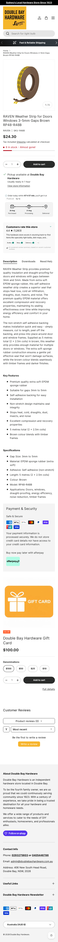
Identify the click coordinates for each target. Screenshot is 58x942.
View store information (18, 185)
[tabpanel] (29, 383)
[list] (29, 602)
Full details (49, 689)
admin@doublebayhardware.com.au (32, 861)
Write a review (29, 744)
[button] (46, 18)
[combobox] (29, 33)
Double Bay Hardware (19, 934)
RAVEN (6, 130)
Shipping (21, 142)
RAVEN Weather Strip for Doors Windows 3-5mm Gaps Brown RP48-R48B (26, 54)
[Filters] (6, 729)
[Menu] (53, 18)
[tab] (10, 261)
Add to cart (39, 164)
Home (5, 50)
